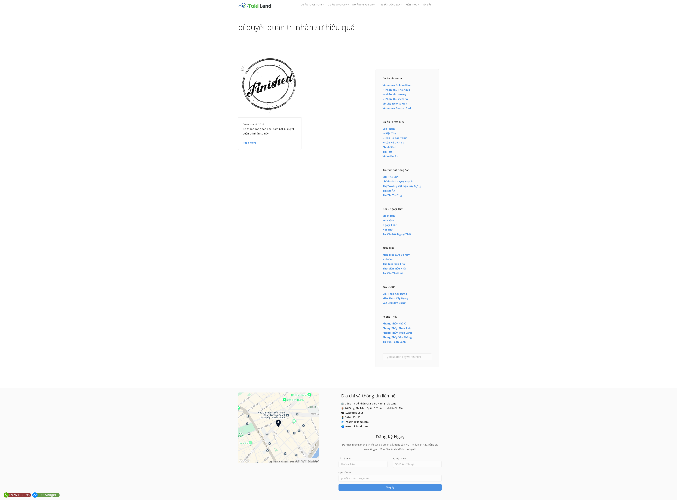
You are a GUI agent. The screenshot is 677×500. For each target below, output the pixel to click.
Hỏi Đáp (427, 4)
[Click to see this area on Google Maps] (245, 460)
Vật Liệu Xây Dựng (394, 303)
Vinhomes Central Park (397, 108)
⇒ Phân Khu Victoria (395, 99)
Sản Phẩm (389, 128)
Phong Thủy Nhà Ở (394, 323)
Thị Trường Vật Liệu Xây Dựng (402, 186)
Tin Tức (387, 151)
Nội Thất (388, 229)
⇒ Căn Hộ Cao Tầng (395, 138)
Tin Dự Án (389, 190)
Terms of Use (294, 462)
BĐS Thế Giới (390, 177)
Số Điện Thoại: (400, 458)
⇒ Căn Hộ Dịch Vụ (393, 142)
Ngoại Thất (390, 225)
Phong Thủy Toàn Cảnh (397, 332)
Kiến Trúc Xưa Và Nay (396, 254)
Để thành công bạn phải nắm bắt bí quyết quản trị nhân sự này (268, 131)
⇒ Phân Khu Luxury (394, 94)
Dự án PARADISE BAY (364, 4)
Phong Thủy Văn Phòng (397, 337)
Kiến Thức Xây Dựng (395, 298)
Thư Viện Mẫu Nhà (394, 268)
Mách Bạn (389, 215)
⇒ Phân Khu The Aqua (396, 89)
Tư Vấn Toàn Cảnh (394, 341)
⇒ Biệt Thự (389, 133)
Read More (249, 142)
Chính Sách (389, 147)
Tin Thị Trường (392, 195)
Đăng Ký (390, 487)
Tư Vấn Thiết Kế (393, 273)
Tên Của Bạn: (345, 458)
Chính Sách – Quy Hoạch (398, 181)
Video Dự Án (390, 156)
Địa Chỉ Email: (345, 472)
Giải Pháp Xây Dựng (395, 293)
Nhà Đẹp (388, 259)
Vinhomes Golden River (397, 85)
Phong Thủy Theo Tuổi (397, 328)
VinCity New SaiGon (395, 103)
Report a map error (309, 462)
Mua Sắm (388, 220)
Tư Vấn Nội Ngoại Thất (397, 234)
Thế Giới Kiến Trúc (394, 264)
